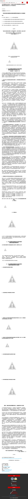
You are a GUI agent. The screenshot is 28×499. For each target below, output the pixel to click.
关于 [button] (1, 2)
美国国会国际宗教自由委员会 (14, 492)
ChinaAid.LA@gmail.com (8, 469)
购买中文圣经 (14, 491)
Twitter (14, 495)
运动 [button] (4, 2)
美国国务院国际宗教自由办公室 (14, 493)
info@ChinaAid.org (7, 466)
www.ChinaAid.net (8, 470)
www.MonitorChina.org (5, 471)
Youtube (18, 495)
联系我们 (12, 2)
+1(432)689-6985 (14, 483)
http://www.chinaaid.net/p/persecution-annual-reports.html (12, 458)
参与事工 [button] (7, 2)
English (14, 2)
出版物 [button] (9, 2)
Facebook (11, 495)
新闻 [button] (2, 2)
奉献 (27, 2)
